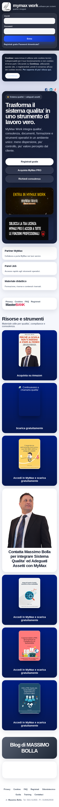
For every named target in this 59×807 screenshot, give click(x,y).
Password (8, 26)
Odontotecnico (48, 789)
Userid (7, 16)
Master (15, 305)
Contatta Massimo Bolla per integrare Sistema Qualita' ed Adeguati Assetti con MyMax (29, 559)
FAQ (27, 301)
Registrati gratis (11, 44)
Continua (12, 75)
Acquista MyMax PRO (29, 170)
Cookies (19, 301)
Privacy (9, 301)
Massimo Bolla (14, 800)
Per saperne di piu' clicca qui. (37, 69)
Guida (18, 795)
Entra (29, 39)
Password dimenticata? (28, 44)
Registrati (35, 301)
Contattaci (39, 795)
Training (27, 795)
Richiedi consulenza (29, 179)
